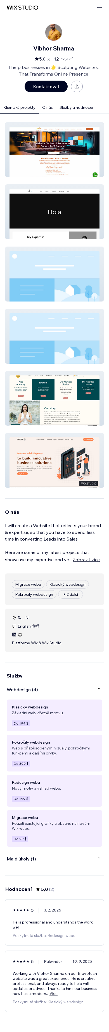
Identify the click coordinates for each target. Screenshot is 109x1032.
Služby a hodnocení (77, 107)
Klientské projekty (19, 107)
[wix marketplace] (22, 7)
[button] (54, 149)
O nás (47, 107)
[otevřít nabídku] (99, 7)
